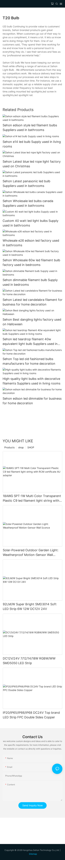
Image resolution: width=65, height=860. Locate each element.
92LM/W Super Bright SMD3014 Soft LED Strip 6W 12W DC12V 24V (30, 606)
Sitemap (33, 854)
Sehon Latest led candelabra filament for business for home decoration (32, 302)
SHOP (30, 447)
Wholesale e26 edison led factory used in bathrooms (31, 243)
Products (9, 447)
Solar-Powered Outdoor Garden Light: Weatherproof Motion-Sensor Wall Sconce (30, 552)
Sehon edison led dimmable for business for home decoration (32, 401)
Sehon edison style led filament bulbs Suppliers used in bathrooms (30, 127)
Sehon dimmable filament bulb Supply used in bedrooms (30, 282)
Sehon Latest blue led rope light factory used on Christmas (32, 164)
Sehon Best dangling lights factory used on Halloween (32, 322)
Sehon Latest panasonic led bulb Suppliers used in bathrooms (26, 183)
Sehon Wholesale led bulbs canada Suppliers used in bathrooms (28, 203)
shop (21, 447)
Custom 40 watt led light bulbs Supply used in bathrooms (30, 223)
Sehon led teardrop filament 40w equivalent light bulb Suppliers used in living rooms (30, 341)
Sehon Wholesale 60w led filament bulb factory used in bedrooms (31, 262)
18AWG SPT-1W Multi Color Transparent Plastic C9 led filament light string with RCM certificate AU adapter (32, 498)
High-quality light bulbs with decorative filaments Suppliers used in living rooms (31, 381)
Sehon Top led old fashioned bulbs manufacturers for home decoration (29, 361)
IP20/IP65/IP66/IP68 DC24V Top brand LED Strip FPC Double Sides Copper (31, 715)
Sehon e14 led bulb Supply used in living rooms (32, 144)
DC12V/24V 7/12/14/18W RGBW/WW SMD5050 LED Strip (29, 661)
